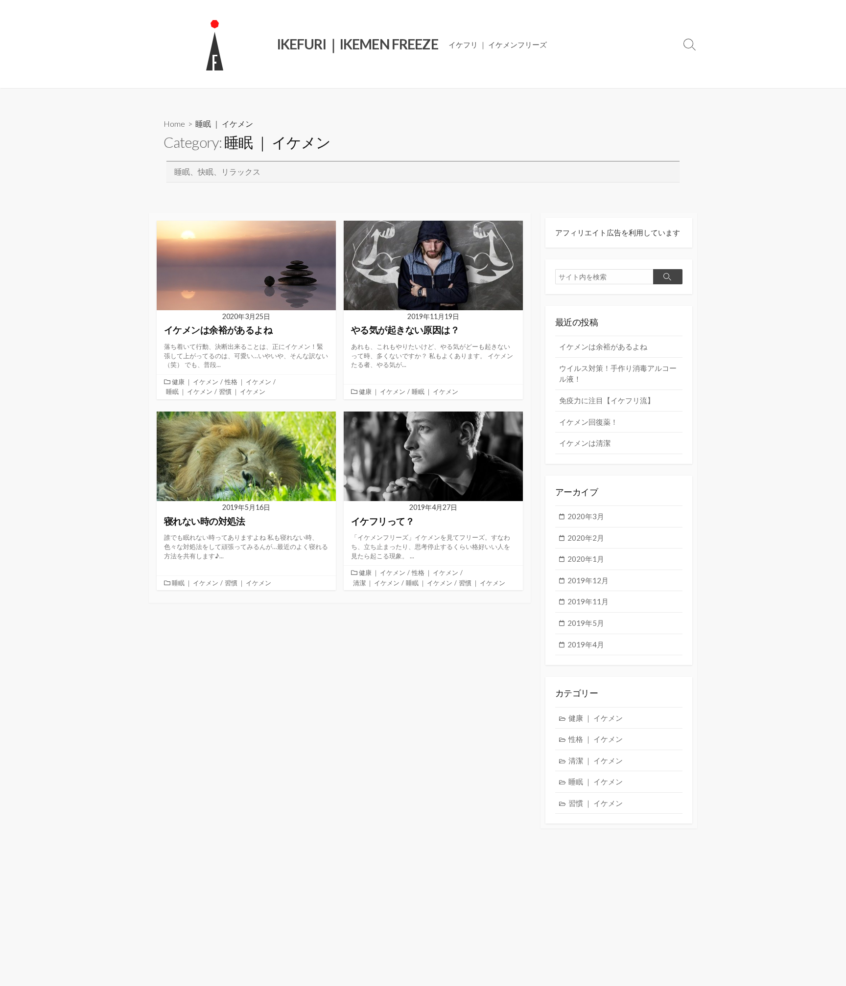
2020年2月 (585, 537)
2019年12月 (588, 580)
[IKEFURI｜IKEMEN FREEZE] (215, 44)
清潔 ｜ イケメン (376, 583)
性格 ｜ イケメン (248, 382)
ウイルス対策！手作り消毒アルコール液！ (618, 374)
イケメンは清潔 (585, 442)
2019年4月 (585, 644)
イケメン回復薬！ (588, 421)
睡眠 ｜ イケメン (189, 391)
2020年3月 (585, 516)
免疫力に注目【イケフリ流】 (607, 400)
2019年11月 (588, 601)
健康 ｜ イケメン (195, 382)
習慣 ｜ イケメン (242, 391)
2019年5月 (585, 623)
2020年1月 (585, 558)
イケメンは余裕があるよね (603, 346)
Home (174, 123)
